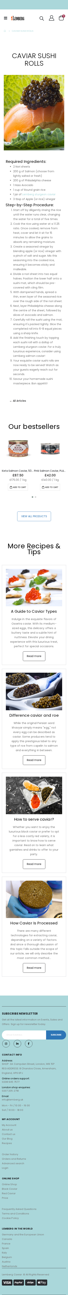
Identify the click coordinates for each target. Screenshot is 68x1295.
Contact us (8, 1134)
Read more (34, 656)
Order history (10, 1154)
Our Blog (7, 1138)
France (6, 1243)
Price (5, 1198)
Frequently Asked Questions (19, 1209)
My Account (9, 1125)
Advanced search (13, 1163)
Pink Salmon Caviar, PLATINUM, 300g (50, 471)
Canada (7, 1239)
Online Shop (9, 1184)
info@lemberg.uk (12, 1099)
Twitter (17, 1043)
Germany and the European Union (23, 1234)
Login (5, 1168)
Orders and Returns (14, 1159)
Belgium (7, 1257)
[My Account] (51, 18)
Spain (5, 1248)
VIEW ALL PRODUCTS (34, 516)
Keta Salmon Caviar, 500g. (18, 471)
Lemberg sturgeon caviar (39, 194)
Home (5, 31)
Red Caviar (9, 1193)
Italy (4, 1252)
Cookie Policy (10, 1218)
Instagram (6, 1043)
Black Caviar (9, 1189)
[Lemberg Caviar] (17, 18)
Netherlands (9, 1266)
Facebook (28, 1043)
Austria (6, 1261)
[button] (32, 497)
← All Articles (17, 401)
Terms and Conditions (15, 1213)
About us (7, 1129)
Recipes (7, 1143)
